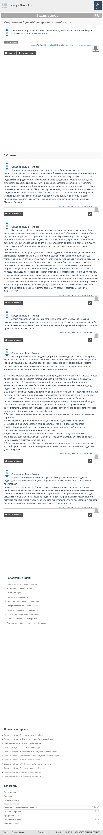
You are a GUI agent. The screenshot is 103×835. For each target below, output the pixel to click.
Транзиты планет (11, 804)
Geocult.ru (59, 832)
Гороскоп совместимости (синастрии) (23, 601)
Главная (6, 832)
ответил (61, 206)
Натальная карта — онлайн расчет (22, 584)
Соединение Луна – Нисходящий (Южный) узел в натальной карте (30, 752)
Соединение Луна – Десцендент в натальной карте (24, 735)
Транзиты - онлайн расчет (18, 597)
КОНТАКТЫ (69, 832)
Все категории (10, 792)
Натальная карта (84, 45)
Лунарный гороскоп (12, 815)
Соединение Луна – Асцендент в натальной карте (24, 768)
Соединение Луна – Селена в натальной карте (22, 748)
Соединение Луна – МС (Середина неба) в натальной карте (27, 764)
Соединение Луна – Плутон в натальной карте (22, 772)
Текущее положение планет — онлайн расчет (27, 623)
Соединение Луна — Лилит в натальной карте (22, 743)
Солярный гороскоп (12, 812)
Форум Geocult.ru (21, 5)
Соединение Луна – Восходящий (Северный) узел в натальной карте (31, 756)
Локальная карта (14, 593)
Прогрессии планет (12, 819)
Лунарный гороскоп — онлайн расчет (23, 610)
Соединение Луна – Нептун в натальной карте (22, 776)
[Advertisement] (51, 80)
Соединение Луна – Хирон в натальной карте (22, 760)
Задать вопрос (47, 15)
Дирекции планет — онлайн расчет (22, 619)
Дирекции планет (11, 823)
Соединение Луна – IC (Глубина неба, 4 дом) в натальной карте (29, 739)
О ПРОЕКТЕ (79, 832)
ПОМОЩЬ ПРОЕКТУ (92, 832)
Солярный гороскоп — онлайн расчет (23, 606)
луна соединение (11, 42)
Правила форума (18, 832)
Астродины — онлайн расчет (19, 588)
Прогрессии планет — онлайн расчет (23, 614)
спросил (33, 45)
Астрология (9, 796)
